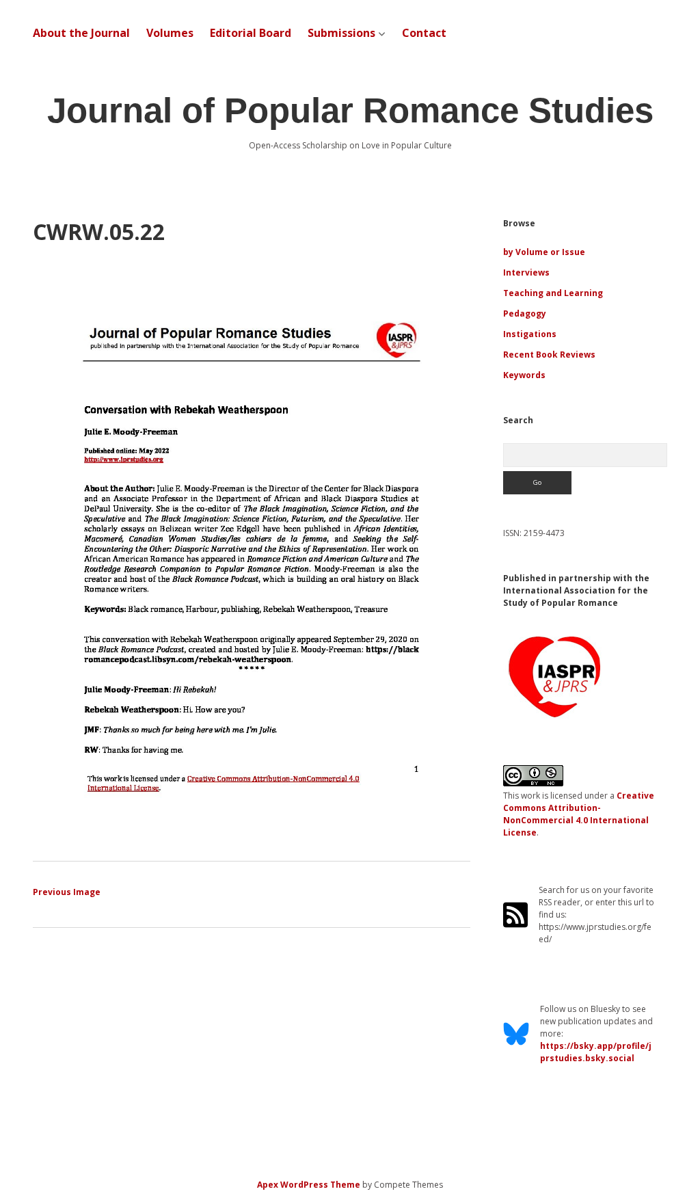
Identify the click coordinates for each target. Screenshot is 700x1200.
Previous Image (66, 892)
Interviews (526, 272)
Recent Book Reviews (549, 354)
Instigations (529, 334)
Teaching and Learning (553, 293)
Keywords (524, 375)
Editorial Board (250, 32)
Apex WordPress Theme (308, 1184)
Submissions (341, 32)
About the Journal (81, 32)
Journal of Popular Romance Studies (350, 110)
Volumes (169, 32)
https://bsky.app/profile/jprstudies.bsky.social (595, 1052)
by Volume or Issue (544, 252)
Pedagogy (524, 313)
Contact (424, 32)
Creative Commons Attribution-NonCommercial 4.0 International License (578, 814)
